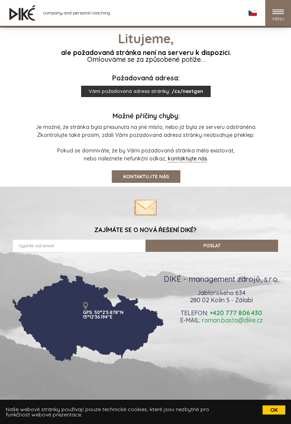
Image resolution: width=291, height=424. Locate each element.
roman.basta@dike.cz (232, 320)
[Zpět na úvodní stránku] (22, 13)
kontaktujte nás (187, 158)
